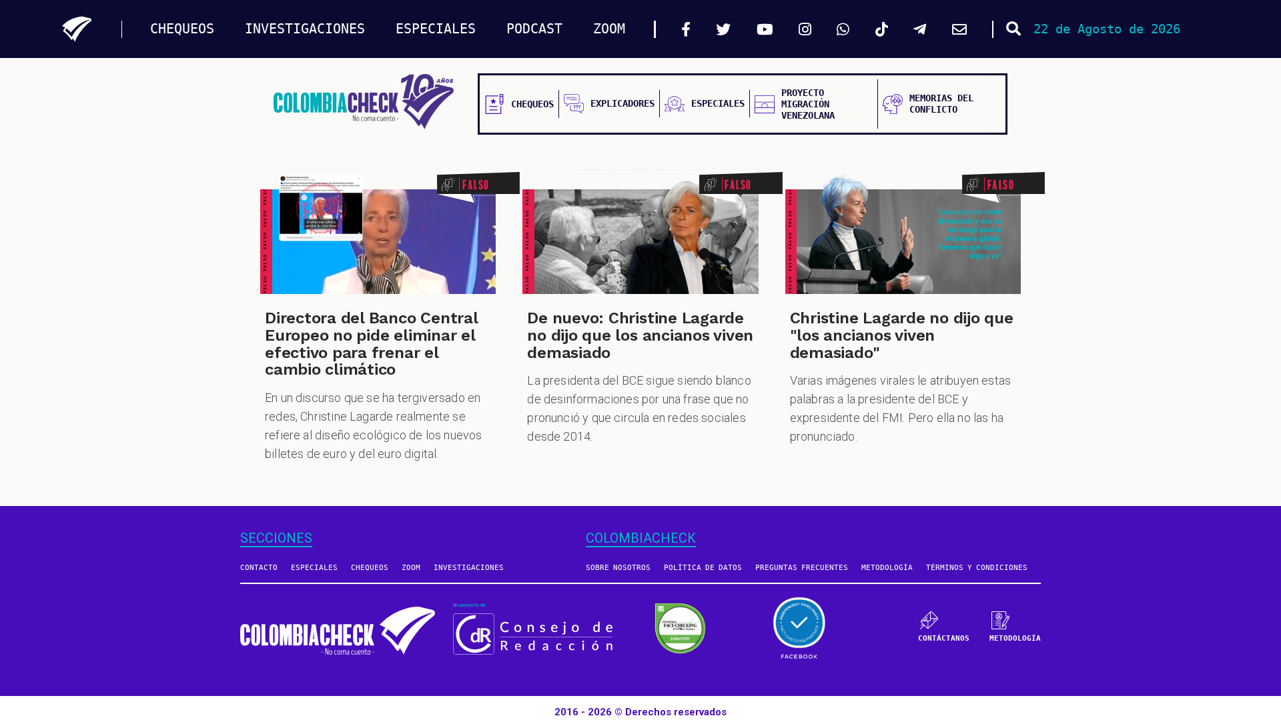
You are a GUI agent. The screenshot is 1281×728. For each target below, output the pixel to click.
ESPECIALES (436, 29)
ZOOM (609, 29)
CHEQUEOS (182, 29)
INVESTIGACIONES (305, 29)
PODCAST (534, 29)
